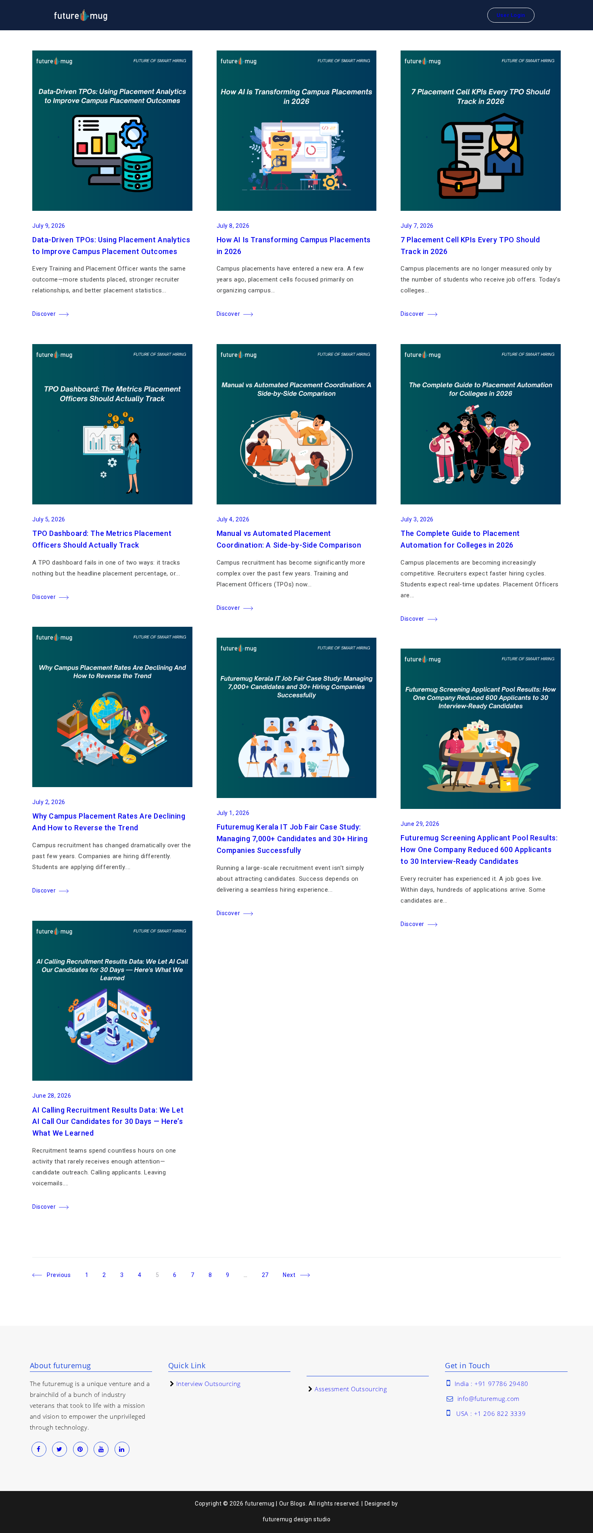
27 (268, 1274)
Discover (44, 314)
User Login (511, 15)
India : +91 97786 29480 (491, 1384)
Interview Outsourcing (208, 1384)
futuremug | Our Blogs (275, 1503)
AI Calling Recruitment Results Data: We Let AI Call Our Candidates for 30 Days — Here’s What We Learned (108, 1122)
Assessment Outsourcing (351, 1389)
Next (289, 1275)
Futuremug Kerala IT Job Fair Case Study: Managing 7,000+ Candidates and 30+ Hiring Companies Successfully (292, 839)
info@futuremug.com (488, 1398)
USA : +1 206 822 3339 (491, 1413)
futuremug (277, 1519)
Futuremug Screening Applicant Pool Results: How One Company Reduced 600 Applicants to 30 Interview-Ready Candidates (479, 849)
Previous (59, 1275)
